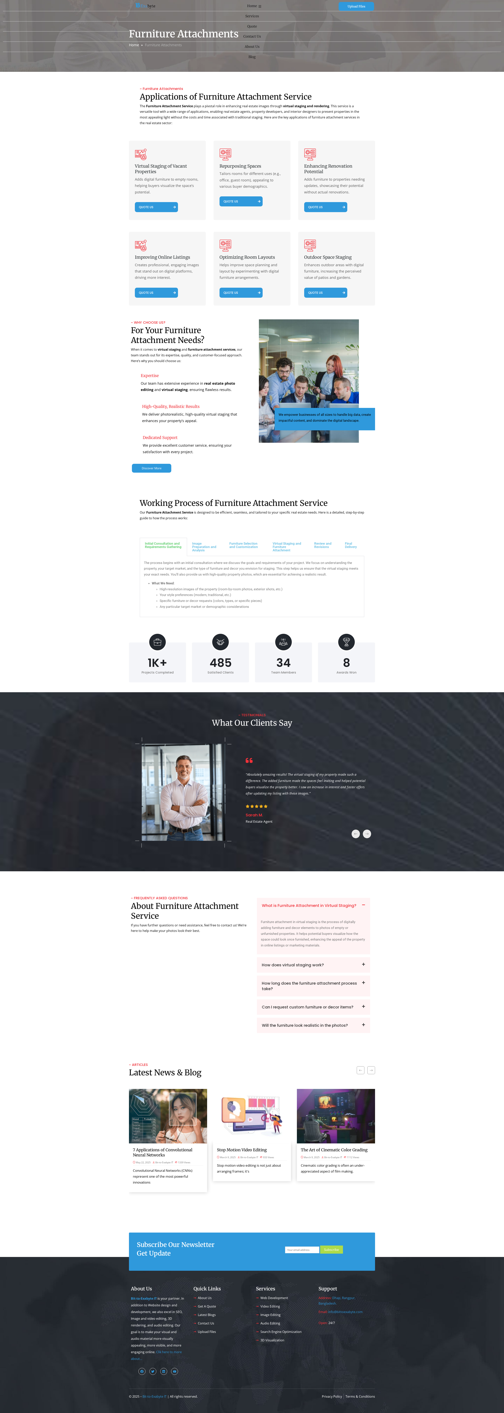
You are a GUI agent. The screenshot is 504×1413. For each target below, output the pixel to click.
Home (252, 6)
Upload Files (356, 6)
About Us (252, 46)
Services (252, 16)
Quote (252, 26)
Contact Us (252, 36)
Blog (252, 57)
